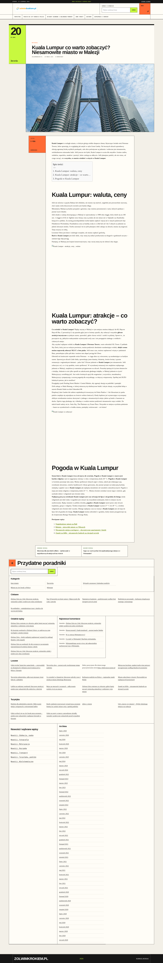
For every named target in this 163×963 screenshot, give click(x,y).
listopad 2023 (63, 779)
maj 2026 (62, 739)
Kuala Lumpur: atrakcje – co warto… (73, 174)
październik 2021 (65, 848)
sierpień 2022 (63, 805)
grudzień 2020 (64, 892)
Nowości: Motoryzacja (20, 744)
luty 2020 (62, 936)
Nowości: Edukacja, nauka (22, 735)
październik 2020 (65, 901)
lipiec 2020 (63, 914)
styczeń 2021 (63, 888)
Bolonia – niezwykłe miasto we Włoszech (70, 527)
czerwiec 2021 (64, 866)
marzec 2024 (63, 766)
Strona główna (145, 1)
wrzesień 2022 (64, 800)
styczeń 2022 (63, 835)
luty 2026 (62, 753)
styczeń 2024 (63, 770)
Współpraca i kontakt (101, 16)
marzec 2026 (63, 748)
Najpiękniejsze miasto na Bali (66, 524)
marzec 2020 (63, 931)
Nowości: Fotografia (20, 740)
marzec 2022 (63, 827)
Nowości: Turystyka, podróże (23, 757)
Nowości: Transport (19, 753)
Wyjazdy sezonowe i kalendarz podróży (59, 16)
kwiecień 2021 (64, 875)
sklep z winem (87, 704)
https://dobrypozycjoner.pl (106, 668)
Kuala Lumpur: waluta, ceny (68, 171)
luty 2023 (62, 787)
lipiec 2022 (63, 809)
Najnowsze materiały (142, 958)
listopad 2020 (63, 896)
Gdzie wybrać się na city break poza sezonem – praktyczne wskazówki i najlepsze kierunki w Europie (26, 715)
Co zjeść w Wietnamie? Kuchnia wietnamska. (81, 639)
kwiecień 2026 (64, 744)
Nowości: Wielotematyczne (22, 761)
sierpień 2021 (63, 857)
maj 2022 (62, 818)
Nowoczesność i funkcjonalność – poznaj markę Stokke (84, 630)
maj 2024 (62, 761)
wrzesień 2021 (64, 853)
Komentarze (34, 150)
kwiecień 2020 (64, 927)
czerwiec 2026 (64, 735)
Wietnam (88, 16)
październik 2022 (65, 796)
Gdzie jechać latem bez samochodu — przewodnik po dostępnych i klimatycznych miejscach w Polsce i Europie (28, 667)
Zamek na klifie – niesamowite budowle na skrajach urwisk (77, 533)
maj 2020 (62, 923)
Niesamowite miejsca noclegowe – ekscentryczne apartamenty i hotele (81, 530)
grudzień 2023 (64, 774)
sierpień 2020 (63, 909)
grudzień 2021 (64, 840)
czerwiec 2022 (64, 814)
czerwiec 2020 (64, 918)
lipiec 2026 (63, 731)
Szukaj (134, 10)
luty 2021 (62, 883)
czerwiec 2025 (64, 757)
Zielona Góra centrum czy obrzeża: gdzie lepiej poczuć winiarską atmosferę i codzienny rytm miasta (98, 689)
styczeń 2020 (63, 940)
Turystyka (17, 16)
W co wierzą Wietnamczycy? (75, 635)
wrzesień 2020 (64, 905)
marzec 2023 (63, 783)
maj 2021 (62, 870)
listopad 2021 (63, 844)
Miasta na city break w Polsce (34, 16)
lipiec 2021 (63, 861)
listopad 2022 (63, 792)
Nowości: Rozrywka (19, 748)
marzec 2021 (63, 879)
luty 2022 (62, 831)
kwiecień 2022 (64, 822)
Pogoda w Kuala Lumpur (67, 178)
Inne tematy (79, 16)
